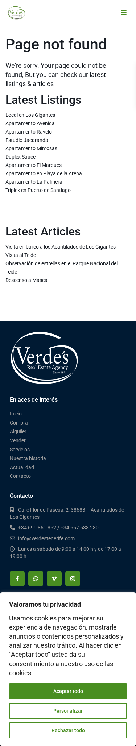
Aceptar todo (68, 691)
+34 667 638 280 (80, 527)
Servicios (20, 449)
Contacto (20, 476)
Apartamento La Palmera (33, 182)
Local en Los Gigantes (30, 115)
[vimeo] (54, 578)
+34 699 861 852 (37, 527)
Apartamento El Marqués (33, 165)
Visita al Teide (20, 255)
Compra (19, 423)
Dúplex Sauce (20, 157)
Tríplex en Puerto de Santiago (38, 190)
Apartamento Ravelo (28, 132)
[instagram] (72, 578)
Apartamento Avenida (30, 123)
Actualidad (22, 467)
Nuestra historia (28, 458)
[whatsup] (35, 578)
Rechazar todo (68, 730)
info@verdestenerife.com (46, 538)
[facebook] (17, 578)
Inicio (16, 414)
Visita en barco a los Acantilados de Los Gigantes (60, 247)
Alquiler (18, 431)
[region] (68, 669)
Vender (18, 440)
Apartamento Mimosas (31, 148)
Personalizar (68, 711)
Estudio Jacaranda (26, 140)
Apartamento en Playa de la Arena (43, 173)
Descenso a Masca (26, 280)
